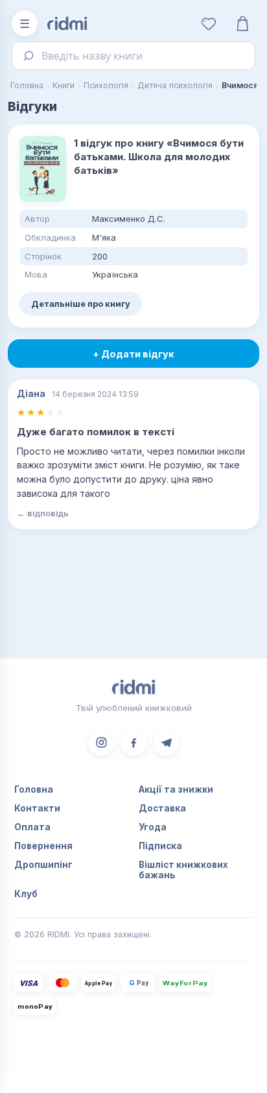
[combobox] (133, 56)
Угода (153, 827)
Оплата (32, 827)
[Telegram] (166, 743)
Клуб (26, 894)
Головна (26, 85)
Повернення (43, 846)
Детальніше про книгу (80, 303)
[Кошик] (242, 23)
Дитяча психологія (175, 85)
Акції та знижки (176, 789)
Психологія (106, 85)
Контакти (37, 808)
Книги (63, 85)
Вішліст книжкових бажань (183, 869)
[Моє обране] (209, 23)
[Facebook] (133, 743)
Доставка (162, 808)
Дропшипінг (43, 864)
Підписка (160, 846)
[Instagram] (101, 743)
